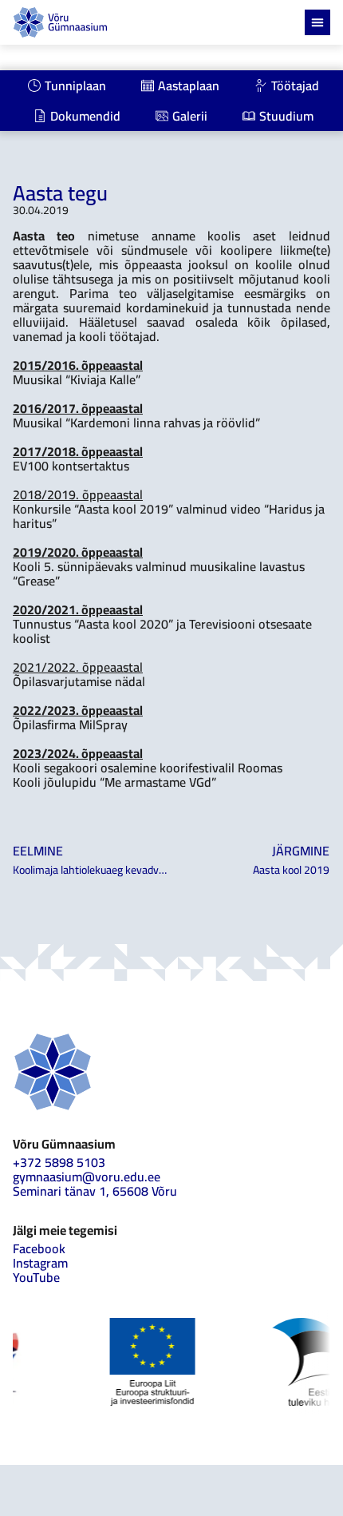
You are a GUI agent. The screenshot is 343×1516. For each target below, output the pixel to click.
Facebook (39, 1248)
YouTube (36, 1277)
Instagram (40, 1263)
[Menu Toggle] (317, 22)
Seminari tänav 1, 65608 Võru (95, 1191)
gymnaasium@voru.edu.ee (86, 1177)
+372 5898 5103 (59, 1162)
